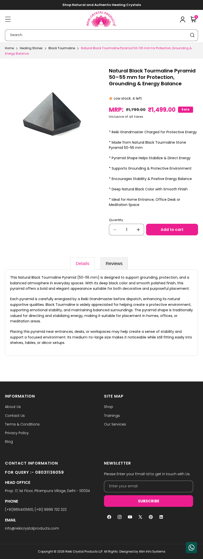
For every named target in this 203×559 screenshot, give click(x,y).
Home (9, 48)
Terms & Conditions (22, 424)
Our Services (115, 424)
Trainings (112, 415)
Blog (9, 441)
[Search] (192, 35)
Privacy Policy (17, 432)
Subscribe (148, 501)
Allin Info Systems (152, 551)
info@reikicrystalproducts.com (32, 528)
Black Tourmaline (62, 48)
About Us (13, 406)
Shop (108, 406)
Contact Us (15, 415)
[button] (8, 19)
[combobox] (101, 35)
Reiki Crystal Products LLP (83, 551)
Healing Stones (31, 48)
